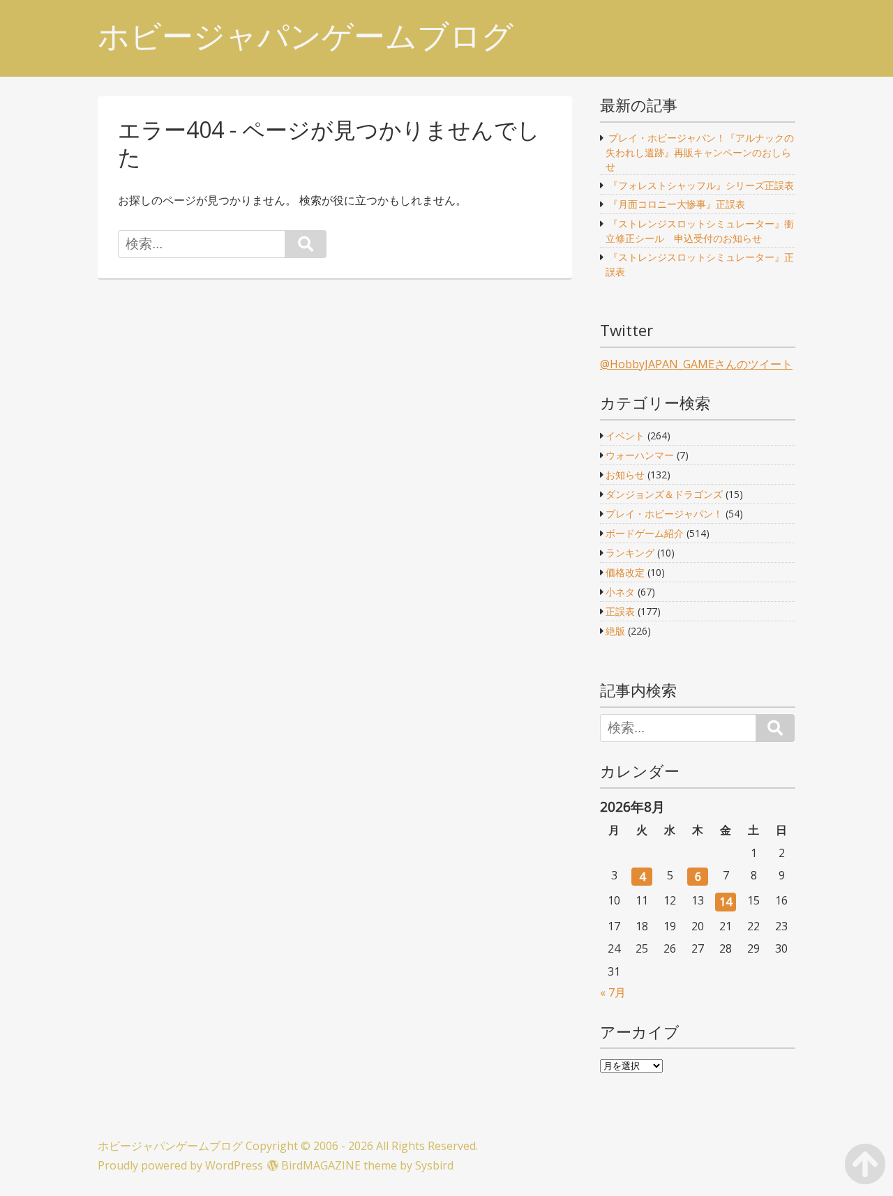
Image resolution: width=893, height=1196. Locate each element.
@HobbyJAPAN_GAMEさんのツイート (696, 364)
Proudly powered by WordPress (180, 1165)
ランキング (630, 552)
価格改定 (625, 572)
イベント (625, 435)
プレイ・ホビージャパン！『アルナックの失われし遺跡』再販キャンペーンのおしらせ (699, 151)
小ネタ (620, 591)
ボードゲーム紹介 (645, 533)
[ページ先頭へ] (865, 1148)
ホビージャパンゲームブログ (305, 36)
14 (725, 901)
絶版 (615, 630)
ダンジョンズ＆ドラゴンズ (664, 494)
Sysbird (434, 1165)
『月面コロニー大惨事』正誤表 (676, 204)
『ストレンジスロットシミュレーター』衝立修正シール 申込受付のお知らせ (699, 231)
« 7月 (613, 992)
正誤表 (620, 611)
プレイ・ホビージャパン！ (664, 513)
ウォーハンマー (640, 455)
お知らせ (625, 474)
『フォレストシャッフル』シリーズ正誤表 (701, 185)
